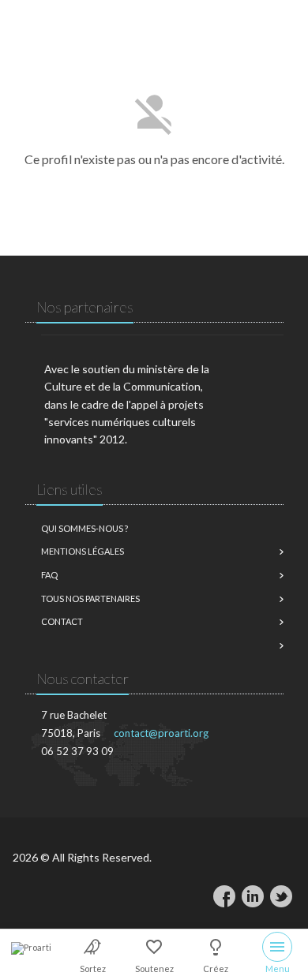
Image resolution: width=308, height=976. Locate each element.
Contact (62, 621)
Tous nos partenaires (90, 598)
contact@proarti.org (161, 733)
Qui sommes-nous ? (84, 528)
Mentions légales (82, 551)
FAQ (49, 575)
